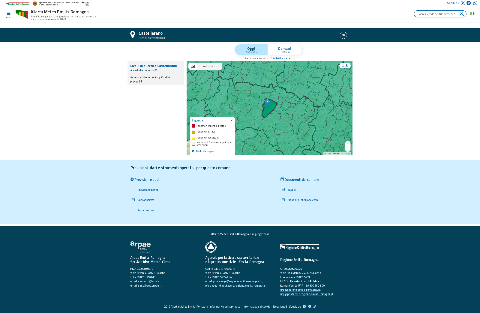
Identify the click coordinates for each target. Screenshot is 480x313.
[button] (144, 200)
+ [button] (348, 144)
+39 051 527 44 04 (221, 277)
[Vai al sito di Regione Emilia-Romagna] (315, 247)
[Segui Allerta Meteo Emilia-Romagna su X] (463, 3)
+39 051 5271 (302, 277)
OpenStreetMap (342, 153)
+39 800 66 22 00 (314, 285)
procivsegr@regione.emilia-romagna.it (237, 281)
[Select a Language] (472, 13)
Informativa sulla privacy (224, 306)
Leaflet (327, 153)
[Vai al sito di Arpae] (165, 247)
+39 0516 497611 (145, 277)
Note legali (280, 306)
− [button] (348, 149)
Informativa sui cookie (256, 306)
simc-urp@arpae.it (150, 281)
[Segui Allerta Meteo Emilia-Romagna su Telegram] (469, 3)
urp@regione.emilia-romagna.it (300, 290)
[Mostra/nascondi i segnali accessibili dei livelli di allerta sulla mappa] (345, 65)
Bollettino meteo (281, 58)
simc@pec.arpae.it (150, 285)
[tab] (251, 49)
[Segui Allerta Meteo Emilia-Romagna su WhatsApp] (475, 4)
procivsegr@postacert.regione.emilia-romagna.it (236, 285)
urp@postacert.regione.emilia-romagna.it (306, 294)
